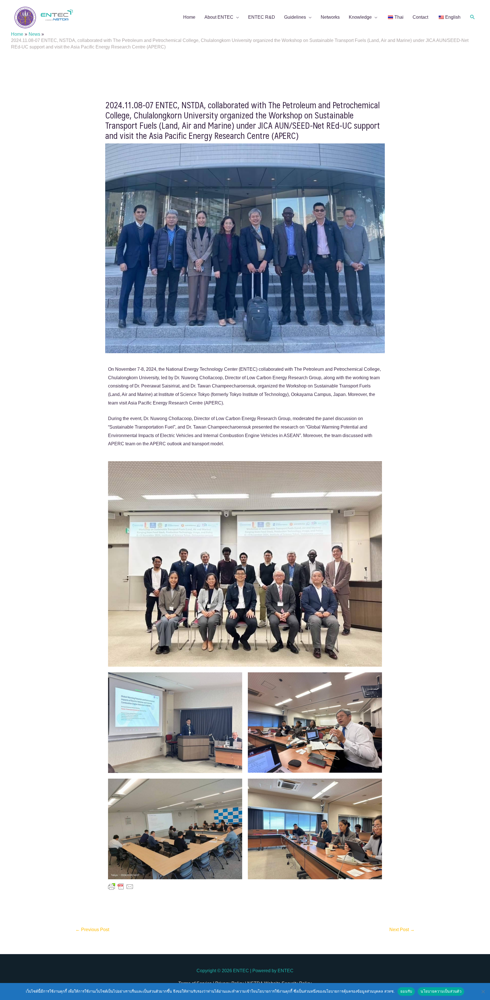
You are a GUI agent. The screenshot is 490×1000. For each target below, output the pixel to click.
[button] (473, 17)
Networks (330, 17)
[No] (483, 991)
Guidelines (295, 17)
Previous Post (92, 929)
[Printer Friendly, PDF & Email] (120, 886)
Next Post (402, 929)
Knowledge (360, 17)
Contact (420, 17)
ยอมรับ (406, 991)
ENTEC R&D (261, 17)
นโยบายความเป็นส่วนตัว (441, 991)
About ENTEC (218, 17)
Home (189, 17)
